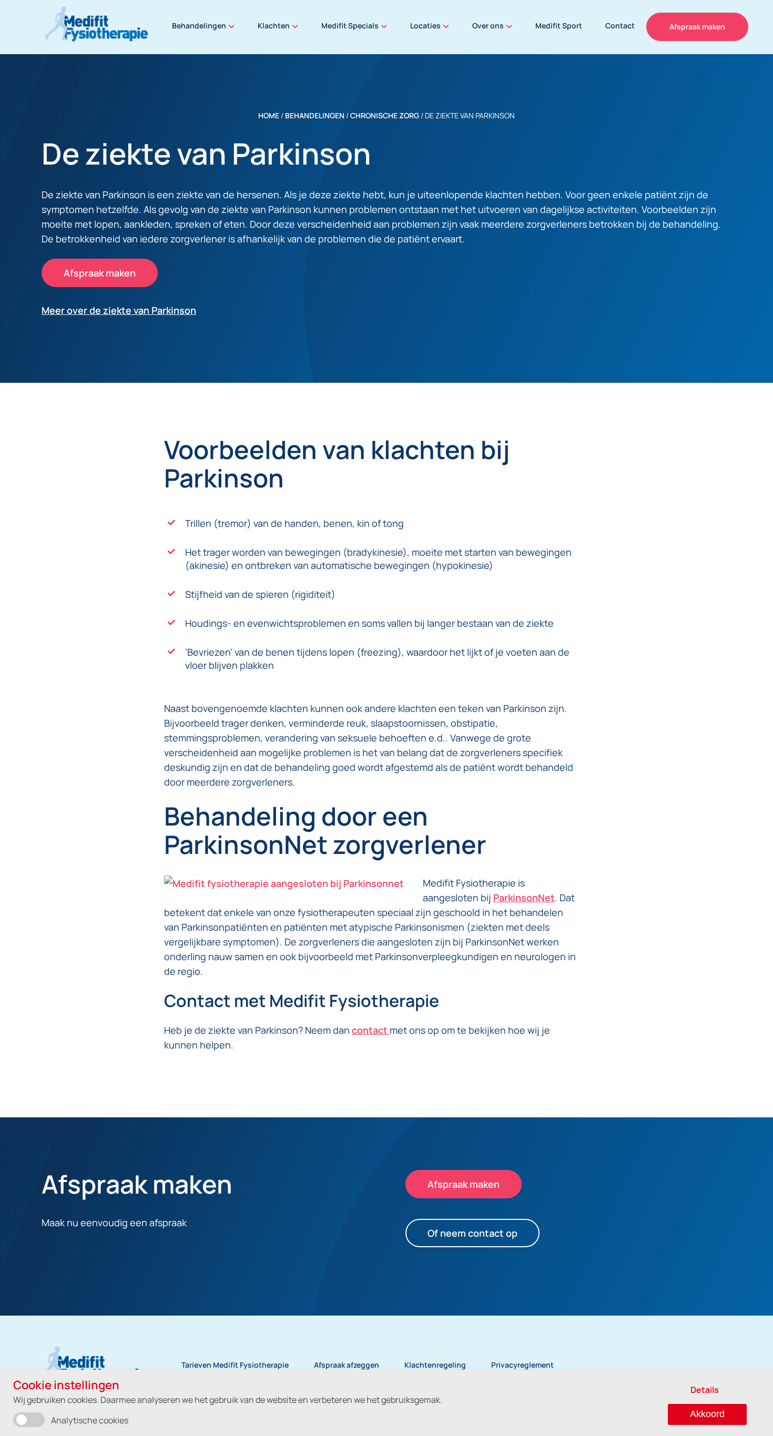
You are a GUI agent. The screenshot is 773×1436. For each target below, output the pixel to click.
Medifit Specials (350, 25)
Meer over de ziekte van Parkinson (119, 310)
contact (371, 1030)
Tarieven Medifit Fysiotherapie (235, 1365)
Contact (620, 25)
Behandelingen (199, 25)
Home (268, 115)
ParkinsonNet (524, 897)
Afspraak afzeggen (346, 1365)
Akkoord (707, 1414)
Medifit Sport (558, 25)
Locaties (425, 25)
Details (704, 1390)
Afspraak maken (697, 27)
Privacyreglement (522, 1365)
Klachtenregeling (435, 1365)
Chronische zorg (384, 115)
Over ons (488, 25)
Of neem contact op (472, 1233)
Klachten (274, 25)
